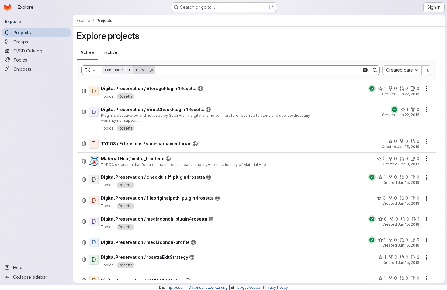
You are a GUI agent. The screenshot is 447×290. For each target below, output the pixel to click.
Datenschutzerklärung (208, 287)
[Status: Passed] (372, 88)
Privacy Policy (275, 287)
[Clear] (365, 70)
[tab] (87, 52)
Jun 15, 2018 (408, 182)
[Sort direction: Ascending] (426, 70)
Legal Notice (248, 287)
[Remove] (151, 70)
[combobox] (401, 70)
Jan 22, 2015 (408, 94)
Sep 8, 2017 (408, 164)
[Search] (375, 70)
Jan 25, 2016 (408, 146)
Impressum (176, 287)
